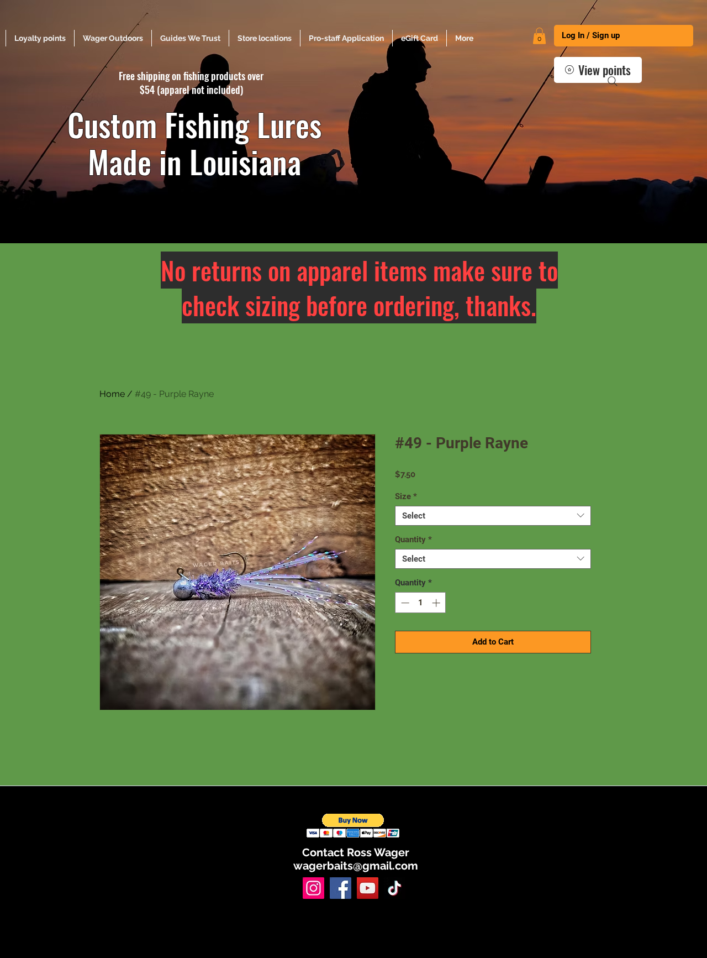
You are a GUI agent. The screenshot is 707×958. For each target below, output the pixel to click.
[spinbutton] (420, 603)
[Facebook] (340, 888)
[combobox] (493, 516)
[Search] (612, 81)
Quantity (413, 540)
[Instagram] (313, 888)
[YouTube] (367, 888)
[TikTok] (394, 888)
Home (112, 394)
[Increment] (437, 603)
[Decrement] (404, 603)
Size (406, 496)
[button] (539, 36)
